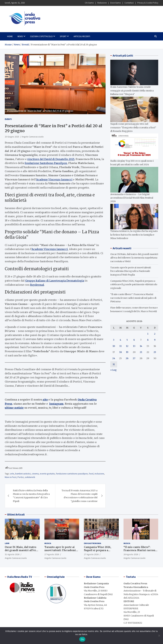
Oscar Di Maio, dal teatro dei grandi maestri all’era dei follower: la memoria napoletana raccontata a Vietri (134, 258)
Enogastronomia (92, 543)
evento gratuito (47, 473)
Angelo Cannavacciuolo (33, 136)
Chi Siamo (89, 2)
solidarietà (30, 477)
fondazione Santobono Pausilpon (46, 163)
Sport (63, 36)
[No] (159, 635)
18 (120, 352)
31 (114, 364)
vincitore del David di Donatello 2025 (50, 159)
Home (10, 36)
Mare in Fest (10, 477)
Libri (7, 543)
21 (141, 352)
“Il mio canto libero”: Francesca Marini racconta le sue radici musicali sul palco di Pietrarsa (133, 298)
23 (155, 352)
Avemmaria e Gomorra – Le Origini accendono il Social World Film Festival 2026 (131, 198)
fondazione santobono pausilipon (72, 473)
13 (134, 346)
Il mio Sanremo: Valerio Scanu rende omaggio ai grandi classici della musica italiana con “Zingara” (132, 91)
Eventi (8, 119)
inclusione (99, 473)
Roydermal (37, 284)
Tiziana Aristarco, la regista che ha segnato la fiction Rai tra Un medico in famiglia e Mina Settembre (134, 235)
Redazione (102, 2)
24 (113, 358)
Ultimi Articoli (16, 514)
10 (114, 346)
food (91, 473)
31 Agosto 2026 (12, 554)
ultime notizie (14, 407)
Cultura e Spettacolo (41, 36)
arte (12, 473)
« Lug (113, 370)
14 (141, 346)
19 (127, 352)
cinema (35, 473)
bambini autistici (23, 473)
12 (127, 346)
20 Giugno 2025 (12, 136)
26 (127, 358)
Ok (82, 639)
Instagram (56, 403)
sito (45, 399)
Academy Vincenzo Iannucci (54, 179)
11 (120, 346)
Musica (47, 543)
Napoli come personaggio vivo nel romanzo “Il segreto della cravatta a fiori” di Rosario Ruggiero (133, 127)
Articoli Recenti (82, 36)
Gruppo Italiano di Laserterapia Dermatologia (54, 280)
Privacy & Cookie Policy (147, 2)
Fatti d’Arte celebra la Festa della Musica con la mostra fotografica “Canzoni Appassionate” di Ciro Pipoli (31, 496)
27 (134, 358)
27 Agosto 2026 (51, 554)
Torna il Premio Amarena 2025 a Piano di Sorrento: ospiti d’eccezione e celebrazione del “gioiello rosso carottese (79, 496)
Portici (21, 477)
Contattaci (129, 2)
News (20, 36)
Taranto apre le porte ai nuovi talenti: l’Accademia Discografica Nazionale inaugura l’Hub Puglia (130, 271)
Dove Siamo (115, 2)
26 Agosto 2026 (131, 554)
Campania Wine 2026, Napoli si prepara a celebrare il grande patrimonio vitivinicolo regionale (133, 284)
